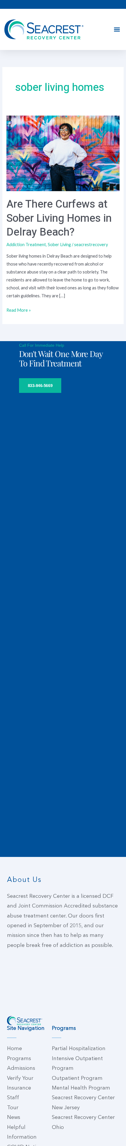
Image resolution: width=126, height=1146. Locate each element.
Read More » (18, 309)
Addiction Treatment (26, 244)
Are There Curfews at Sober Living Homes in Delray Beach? (59, 218)
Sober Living (59, 244)
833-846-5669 (40, 385)
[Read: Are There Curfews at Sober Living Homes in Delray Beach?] (62, 152)
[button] (117, 29)
